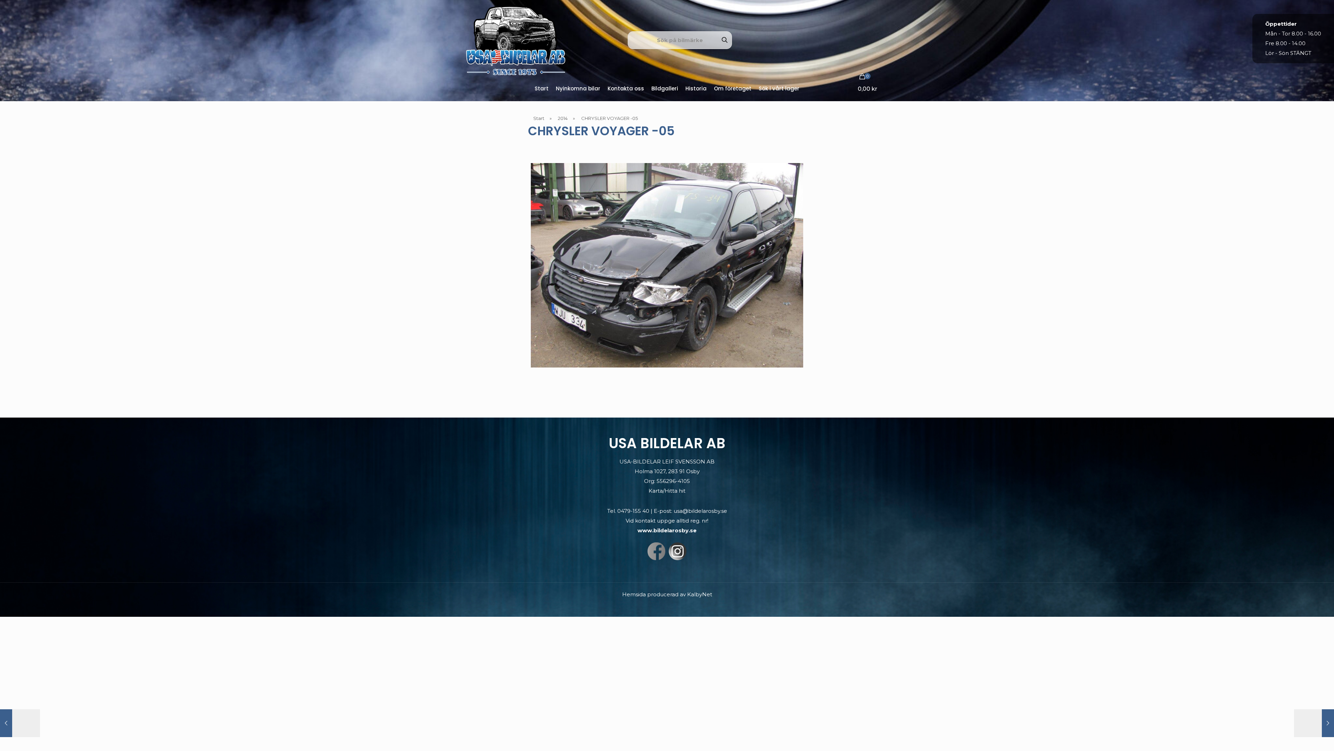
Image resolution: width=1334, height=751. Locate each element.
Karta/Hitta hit (667, 490)
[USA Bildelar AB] (515, 40)
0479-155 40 (633, 511)
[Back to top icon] (1300, 736)
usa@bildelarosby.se (700, 511)
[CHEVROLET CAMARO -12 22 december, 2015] (1314, 723)
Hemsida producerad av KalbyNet (667, 594)
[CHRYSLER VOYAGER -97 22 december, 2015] (20, 723)
